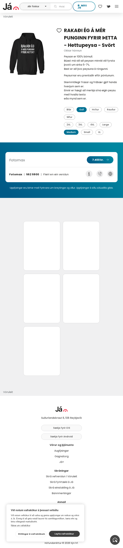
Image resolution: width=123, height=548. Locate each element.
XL (99, 132)
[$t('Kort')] (108, 6)
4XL (92, 124)
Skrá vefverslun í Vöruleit (61, 476)
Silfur (69, 117)
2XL (68, 124)
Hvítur (95, 109)
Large (105, 124)
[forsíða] (11, 6)
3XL (80, 124)
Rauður (111, 109)
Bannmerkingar (61, 493)
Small (87, 132)
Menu (116, 6)
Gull (81, 109)
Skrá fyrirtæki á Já (61, 482)
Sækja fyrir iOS (61, 427)
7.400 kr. (98, 160)
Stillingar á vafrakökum (31, 534)
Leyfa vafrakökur (64, 533)
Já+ (61, 462)
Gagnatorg (62, 456)
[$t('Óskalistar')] (100, 6)
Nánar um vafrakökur (20, 525)
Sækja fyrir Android (61, 436)
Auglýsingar (61, 451)
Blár (69, 109)
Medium (71, 132)
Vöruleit (8, 16)
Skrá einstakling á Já (61, 487)
